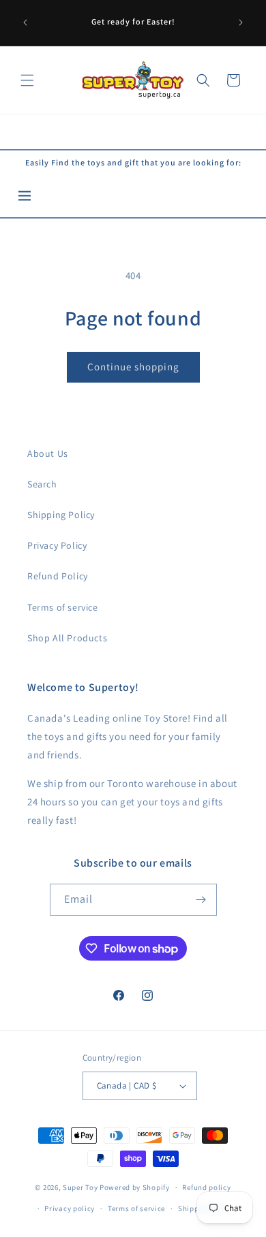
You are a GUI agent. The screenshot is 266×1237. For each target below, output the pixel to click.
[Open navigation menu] (24, 196)
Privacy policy (69, 1208)
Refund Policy (57, 576)
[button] (27, 80)
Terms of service (62, 607)
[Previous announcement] (25, 22)
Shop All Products (67, 638)
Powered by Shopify (135, 1187)
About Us (47, 453)
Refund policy (206, 1187)
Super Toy (80, 1187)
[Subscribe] (201, 900)
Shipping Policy (61, 515)
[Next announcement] (241, 22)
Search (42, 484)
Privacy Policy (57, 545)
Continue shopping (133, 366)
